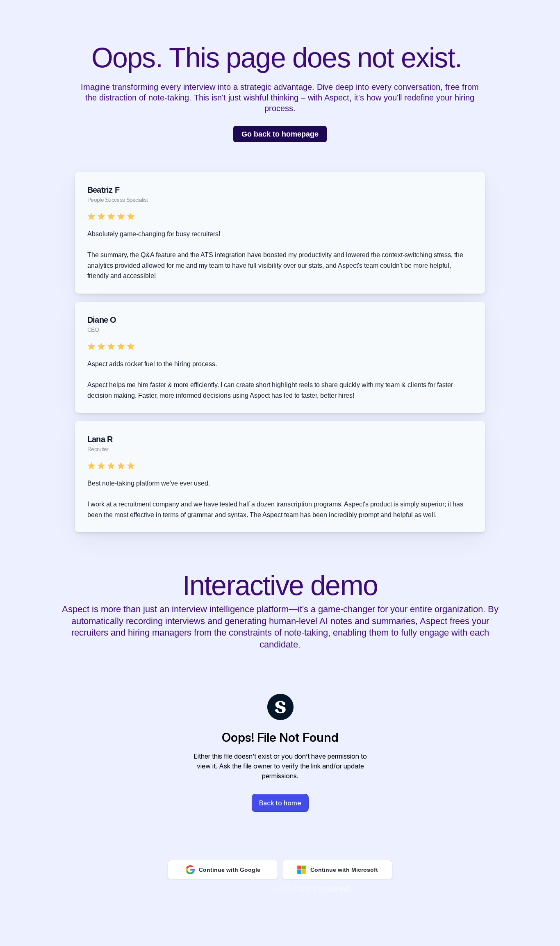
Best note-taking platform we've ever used (147, 483)
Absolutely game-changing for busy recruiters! (153, 233)
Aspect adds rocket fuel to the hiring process (151, 363)
